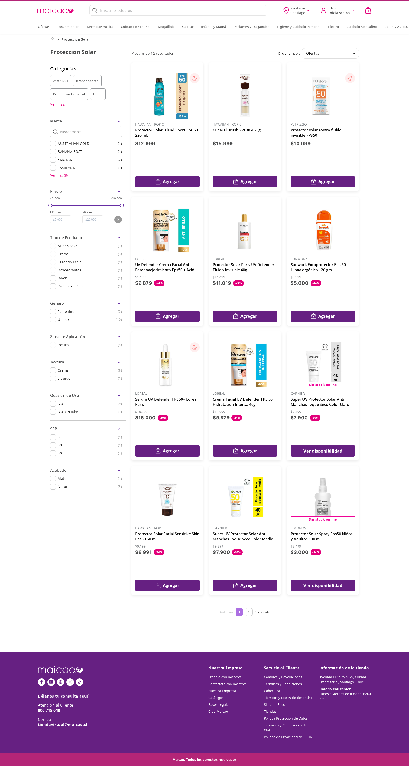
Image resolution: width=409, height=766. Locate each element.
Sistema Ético (274, 704)
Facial (98, 94)
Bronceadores (87, 81)
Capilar (188, 26)
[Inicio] (52, 39)
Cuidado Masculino (362, 26)
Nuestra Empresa (222, 691)
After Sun (60, 81)
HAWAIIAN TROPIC (149, 124)
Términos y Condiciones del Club (286, 727)
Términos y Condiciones (283, 684)
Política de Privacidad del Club (288, 737)
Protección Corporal (69, 94)
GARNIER (298, 394)
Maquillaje (166, 26)
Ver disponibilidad (322, 451)
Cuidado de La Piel (135, 26)
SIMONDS (298, 528)
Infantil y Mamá (213, 26)
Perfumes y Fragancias (251, 26)
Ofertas (44, 26)
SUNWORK (299, 259)
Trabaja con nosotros (225, 677)
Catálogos (216, 697)
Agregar (171, 181)
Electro (333, 26)
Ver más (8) (59, 175)
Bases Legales (219, 704)
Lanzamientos (68, 26)
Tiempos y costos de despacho (288, 697)
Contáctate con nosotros (227, 684)
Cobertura (272, 691)
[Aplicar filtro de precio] (118, 219)
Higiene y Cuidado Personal (298, 26)
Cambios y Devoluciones (283, 677)
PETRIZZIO (299, 124)
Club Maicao (218, 711)
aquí (83, 696)
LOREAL (141, 259)
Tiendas (270, 711)
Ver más (57, 104)
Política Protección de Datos (286, 718)
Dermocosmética (100, 26)
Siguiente (262, 612)
